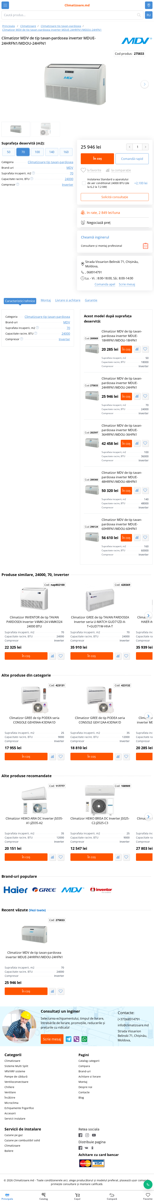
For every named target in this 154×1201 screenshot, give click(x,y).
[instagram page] (87, 1135)
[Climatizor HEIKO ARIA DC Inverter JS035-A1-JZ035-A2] (34, 800)
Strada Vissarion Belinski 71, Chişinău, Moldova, (112, 264)
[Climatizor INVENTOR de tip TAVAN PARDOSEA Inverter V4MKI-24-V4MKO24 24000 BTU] (34, 599)
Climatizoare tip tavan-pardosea (50, 162)
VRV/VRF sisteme (15, 1071)
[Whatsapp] (84, 1039)
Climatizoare (12, 1061)
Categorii (13, 1054)
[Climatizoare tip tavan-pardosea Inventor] (101, 890)
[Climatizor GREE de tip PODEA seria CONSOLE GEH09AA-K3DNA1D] (34, 700)
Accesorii (10, 1113)
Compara (84, 1066)
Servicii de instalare (23, 1129)
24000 (69, 179)
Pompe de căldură (16, 1076)
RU (149, 15)
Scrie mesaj (127, 284)
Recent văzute (24, 909)
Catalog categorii (89, 1061)
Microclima (11, 1103)
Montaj (83, 1082)
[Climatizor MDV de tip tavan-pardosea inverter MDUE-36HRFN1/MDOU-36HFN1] (92, 443)
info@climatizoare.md (133, 1025)
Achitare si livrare (90, 1076)
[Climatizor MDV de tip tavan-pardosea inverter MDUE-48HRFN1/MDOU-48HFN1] (92, 490)
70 (71, 173)
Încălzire (10, 1097)
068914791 (94, 272)
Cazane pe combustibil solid (22, 1140)
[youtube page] (94, 1135)
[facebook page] (80, 1135)
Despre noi (85, 1087)
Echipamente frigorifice (19, 1108)
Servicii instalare (15, 1118)
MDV (69, 168)
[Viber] (76, 1039)
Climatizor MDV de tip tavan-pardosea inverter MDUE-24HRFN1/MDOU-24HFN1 (122, 383)
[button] (144, 84)
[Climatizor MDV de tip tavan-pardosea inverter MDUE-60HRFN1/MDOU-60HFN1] (92, 537)
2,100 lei (140, 183)
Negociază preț (98, 222)
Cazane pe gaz (14, 1135)
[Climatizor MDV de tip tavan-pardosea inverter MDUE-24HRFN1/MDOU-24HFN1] (92, 396)
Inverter (67, 185)
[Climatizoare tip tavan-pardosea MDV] (136, 40)
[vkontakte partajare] (86, 1148)
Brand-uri (85, 1071)
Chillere (9, 1087)
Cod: (91, 338)
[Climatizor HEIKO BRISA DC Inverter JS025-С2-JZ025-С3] (100, 800)
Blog (81, 1097)
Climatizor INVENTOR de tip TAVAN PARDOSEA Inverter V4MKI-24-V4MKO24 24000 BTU (34, 621)
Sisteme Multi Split (16, 1066)
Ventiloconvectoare (16, 1082)
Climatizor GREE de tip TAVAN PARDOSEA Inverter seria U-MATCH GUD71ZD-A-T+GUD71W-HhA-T (100, 621)
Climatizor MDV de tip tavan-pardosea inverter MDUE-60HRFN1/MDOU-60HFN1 (122, 524)
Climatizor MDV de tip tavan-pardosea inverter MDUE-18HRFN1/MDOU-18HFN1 (122, 335)
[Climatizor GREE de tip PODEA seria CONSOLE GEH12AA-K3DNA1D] (100, 700)
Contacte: (126, 1012)
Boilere (9, 1151)
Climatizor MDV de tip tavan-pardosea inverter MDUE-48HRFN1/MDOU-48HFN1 (122, 477)
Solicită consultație (114, 197)
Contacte (84, 1092)
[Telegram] (68, 1039)
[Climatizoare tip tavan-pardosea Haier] (16, 890)
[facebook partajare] (80, 1148)
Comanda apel (105, 284)
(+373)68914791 (129, 1019)
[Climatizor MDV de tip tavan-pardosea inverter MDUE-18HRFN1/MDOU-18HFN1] (92, 349)
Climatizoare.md (77, 5)
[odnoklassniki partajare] (92, 1148)
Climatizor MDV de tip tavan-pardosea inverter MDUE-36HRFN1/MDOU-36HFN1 (122, 430)
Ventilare (10, 1092)
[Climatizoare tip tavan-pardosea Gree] (44, 890)
